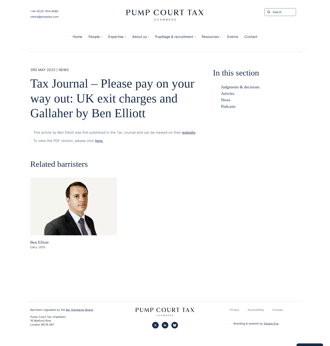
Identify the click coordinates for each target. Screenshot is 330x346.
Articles (227, 93)
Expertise (116, 37)
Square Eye (271, 323)
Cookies (277, 310)
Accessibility (256, 310)
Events (232, 37)
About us (139, 37)
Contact (250, 37)
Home (77, 37)
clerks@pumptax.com (44, 16)
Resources (210, 37)
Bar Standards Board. (80, 310)
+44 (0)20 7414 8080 (44, 11)
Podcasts (228, 106)
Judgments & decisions (240, 87)
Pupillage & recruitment (174, 37)
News (225, 100)
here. (99, 141)
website (188, 132)
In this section (236, 72)
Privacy (234, 310)
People (94, 37)
